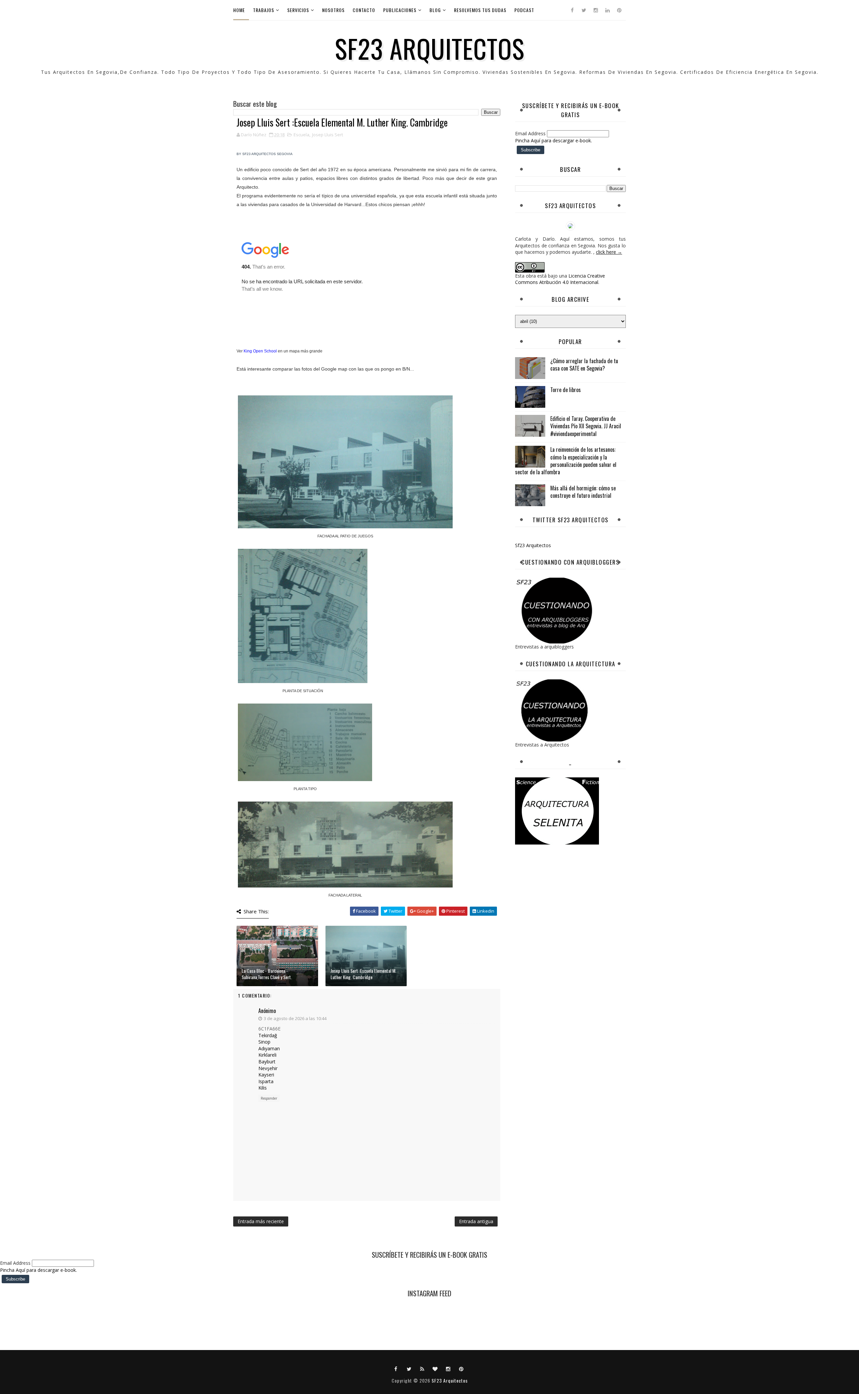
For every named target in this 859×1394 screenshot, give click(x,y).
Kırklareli (267, 1055)
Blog (435, 9)
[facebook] (572, 10)
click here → (609, 252)
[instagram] (596, 10)
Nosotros (333, 9)
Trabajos (263, 9)
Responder (269, 1098)
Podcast (524, 9)
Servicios (298, 9)
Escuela (301, 135)
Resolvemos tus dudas (480, 9)
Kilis (262, 1088)
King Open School (260, 351)
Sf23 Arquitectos (533, 545)
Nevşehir (267, 1068)
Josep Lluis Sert (327, 135)
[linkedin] (607, 10)
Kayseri (266, 1074)
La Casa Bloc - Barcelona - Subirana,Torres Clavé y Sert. (267, 974)
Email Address (531, 133)
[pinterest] (619, 10)
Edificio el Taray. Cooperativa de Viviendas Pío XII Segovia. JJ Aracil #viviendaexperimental (585, 426)
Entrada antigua (476, 1221)
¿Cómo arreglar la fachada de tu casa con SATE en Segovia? (584, 364)
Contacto (364, 9)
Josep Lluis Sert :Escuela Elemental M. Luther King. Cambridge (363, 974)
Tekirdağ (267, 1035)
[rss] (422, 1368)
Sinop (264, 1042)
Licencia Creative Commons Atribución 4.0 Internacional (560, 279)
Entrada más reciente (261, 1221)
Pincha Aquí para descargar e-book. (553, 140)
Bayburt (266, 1061)
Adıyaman (269, 1048)
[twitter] (584, 10)
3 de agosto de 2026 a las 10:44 (295, 1018)
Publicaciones (399, 9)
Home (239, 9)
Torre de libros (565, 390)
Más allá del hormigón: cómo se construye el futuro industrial (583, 491)
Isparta (265, 1081)
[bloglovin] (435, 1368)
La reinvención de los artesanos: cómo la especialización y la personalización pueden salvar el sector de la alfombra (565, 460)
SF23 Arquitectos (429, 48)
